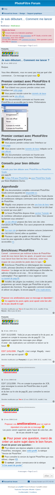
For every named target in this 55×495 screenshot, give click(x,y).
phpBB (20, 487)
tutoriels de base (39, 93)
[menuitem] (4, 9)
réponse (14, 41)
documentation (26, 36)
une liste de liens (42, 205)
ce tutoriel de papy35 (10, 278)
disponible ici (31, 193)
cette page (17, 90)
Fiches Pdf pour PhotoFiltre (16, 178)
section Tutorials (42, 213)
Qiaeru (38, 489)
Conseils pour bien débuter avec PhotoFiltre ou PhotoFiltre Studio (26, 170)
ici (13, 242)
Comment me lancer (29, 39)
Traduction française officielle (24, 489)
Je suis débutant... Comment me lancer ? (26, 20)
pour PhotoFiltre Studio (41, 178)
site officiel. (19, 96)
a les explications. (43, 290)
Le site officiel (11, 222)
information (6, 37)
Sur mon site (10, 230)
